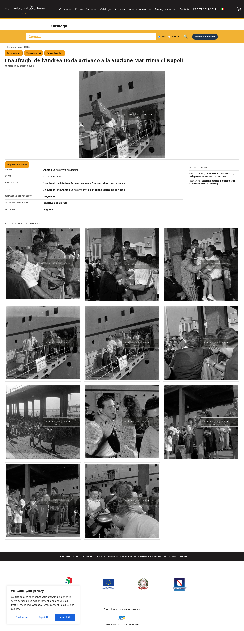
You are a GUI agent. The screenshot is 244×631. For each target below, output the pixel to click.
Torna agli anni (13, 53)
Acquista (120, 9)
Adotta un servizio (140, 9)
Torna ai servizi (33, 53)
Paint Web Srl (132, 624)
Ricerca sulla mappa (205, 36)
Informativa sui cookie (130, 608)
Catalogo (105, 9)
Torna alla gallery (55, 53)
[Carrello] (239, 9)
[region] (43, 604)
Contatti (184, 9)
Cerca (185, 36)
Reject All (43, 617)
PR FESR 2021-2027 (204, 9)
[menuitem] (222, 9)
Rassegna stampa (165, 9)
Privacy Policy (110, 608)
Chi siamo (65, 9)
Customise (22, 617)
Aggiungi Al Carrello (17, 164)
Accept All (64, 617)
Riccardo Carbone (85, 9)
